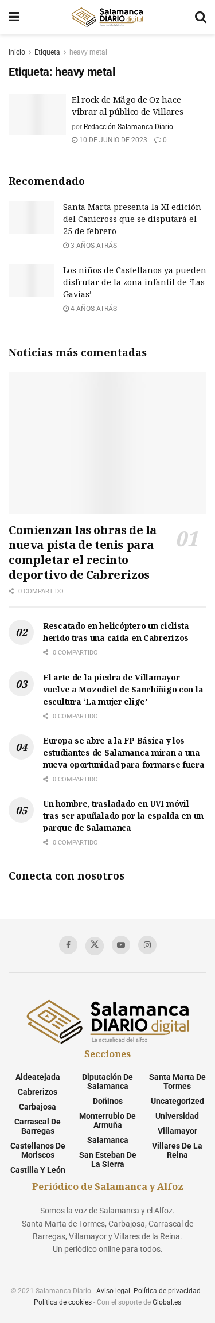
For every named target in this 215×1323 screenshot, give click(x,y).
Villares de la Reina (177, 1150)
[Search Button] (200, 17)
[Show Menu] (14, 17)
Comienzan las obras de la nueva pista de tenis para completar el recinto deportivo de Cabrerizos (83, 552)
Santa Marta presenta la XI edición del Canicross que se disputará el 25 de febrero (132, 218)
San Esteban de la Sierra (107, 1159)
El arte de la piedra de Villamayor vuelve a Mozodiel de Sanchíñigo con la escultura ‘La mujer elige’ (123, 689)
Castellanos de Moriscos (37, 1150)
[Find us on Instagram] (147, 945)
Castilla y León (37, 1169)
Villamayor (177, 1130)
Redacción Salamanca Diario (128, 127)
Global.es (167, 1302)
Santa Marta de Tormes (177, 1081)
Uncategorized (177, 1101)
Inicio (17, 52)
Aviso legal (113, 1291)
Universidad (177, 1115)
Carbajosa (37, 1106)
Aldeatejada (37, 1076)
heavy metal (88, 52)
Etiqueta (47, 52)
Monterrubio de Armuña (107, 1120)
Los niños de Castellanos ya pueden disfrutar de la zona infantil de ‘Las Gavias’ (134, 281)
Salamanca (107, 1140)
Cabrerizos (37, 1091)
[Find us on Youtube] (121, 945)
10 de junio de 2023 (112, 140)
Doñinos (108, 1101)
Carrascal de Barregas (37, 1126)
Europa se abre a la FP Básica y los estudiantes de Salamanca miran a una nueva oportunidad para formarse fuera (124, 752)
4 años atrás (93, 309)
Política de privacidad (167, 1291)
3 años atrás (93, 246)
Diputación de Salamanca (107, 1081)
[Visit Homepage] (107, 17)
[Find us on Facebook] (68, 945)
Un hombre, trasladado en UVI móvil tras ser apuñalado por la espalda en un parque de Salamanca (123, 815)
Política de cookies (63, 1302)
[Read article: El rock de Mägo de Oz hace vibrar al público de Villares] (37, 114)
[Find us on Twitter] (94, 946)
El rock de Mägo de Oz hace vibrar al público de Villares (127, 105)
